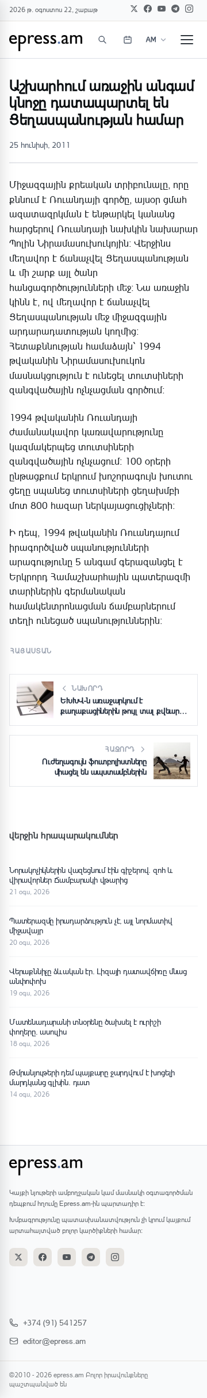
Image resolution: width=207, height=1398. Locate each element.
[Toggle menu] (187, 39)
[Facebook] (148, 9)
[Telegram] (175, 9)
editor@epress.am (54, 1341)
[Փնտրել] (102, 39)
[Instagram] (189, 9)
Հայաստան (31, 650)
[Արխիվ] (127, 39)
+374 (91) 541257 (55, 1322)
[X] (134, 9)
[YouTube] (162, 9)
